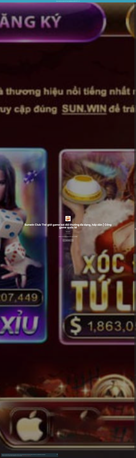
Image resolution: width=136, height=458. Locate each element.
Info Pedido (68, 240)
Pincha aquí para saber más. (26, 455)
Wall (135, 229)
